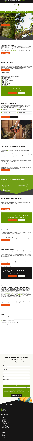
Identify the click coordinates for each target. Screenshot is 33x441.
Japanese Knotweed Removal (6, 427)
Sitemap (3, 439)
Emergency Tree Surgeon (5, 422)
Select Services (5, 376)
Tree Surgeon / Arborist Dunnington (7, 181)
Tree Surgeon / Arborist (5, 416)
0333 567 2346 (11, 1)
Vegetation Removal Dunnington (22, 185)
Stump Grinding (4, 419)
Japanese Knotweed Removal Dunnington (24, 186)
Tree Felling (3, 420)
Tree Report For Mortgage (5, 430)
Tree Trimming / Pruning (5, 417)
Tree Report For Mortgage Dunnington (23, 189)
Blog (2, 438)
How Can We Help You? (6, 379)
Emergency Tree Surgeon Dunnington (7, 189)
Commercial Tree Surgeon (5, 425)
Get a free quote (22, 0)
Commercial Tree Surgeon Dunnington (23, 184)
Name (4, 365)
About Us (3, 436)
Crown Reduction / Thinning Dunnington (23, 181)
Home (2, 434)
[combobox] (16, 378)
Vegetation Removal (5, 426)
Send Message (16, 385)
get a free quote (5, 53)
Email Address (5, 368)
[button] (16, 7)
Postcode (4, 373)
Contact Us (3, 437)
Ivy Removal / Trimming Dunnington (7, 190)
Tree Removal (4, 421)
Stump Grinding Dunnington (6, 185)
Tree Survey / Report (5, 429)
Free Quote (3, 435)
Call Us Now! (21, 219)
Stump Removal (4, 184)
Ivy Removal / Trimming (5, 423)
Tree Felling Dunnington (5, 186)
